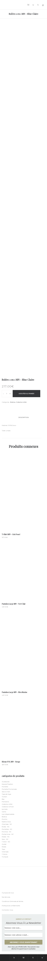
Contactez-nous (7, 910)
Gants (4, 812)
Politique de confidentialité (11, 906)
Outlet (4, 844)
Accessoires (5, 782)
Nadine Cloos (6, 822)
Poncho (4, 819)
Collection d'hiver (8, 807)
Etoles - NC (5, 827)
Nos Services (6, 897)
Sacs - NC (5, 839)
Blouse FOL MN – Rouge (11, 762)
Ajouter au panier (26, 393)
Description (23, 417)
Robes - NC (6, 837)
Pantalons (5, 802)
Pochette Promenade (9, 789)
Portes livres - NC (8, 834)
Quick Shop (23, 492)
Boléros (12, 402)
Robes (4, 847)
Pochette (5, 787)
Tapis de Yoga (6, 794)
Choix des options (23, 501)
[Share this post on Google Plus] (9, 406)
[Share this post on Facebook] (2, 406)
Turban (4, 797)
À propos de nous (8, 893)
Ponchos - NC (6, 832)
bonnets (4, 809)
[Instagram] (7, 890)
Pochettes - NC (7, 829)
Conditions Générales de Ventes (12, 901)
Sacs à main (6, 792)
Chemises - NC (7, 824)
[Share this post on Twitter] (6, 406)
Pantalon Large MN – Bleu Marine (14, 692)
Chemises (5, 852)
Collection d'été (21, 402)
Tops (3, 849)
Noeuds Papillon (7, 784)
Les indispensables (8, 814)
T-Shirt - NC (6, 842)
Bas (3, 799)
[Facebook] (2, 890)
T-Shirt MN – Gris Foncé (11, 534)
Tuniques (5, 857)
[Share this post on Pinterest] (13, 406)
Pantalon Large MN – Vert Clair (14, 604)
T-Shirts (4, 854)
